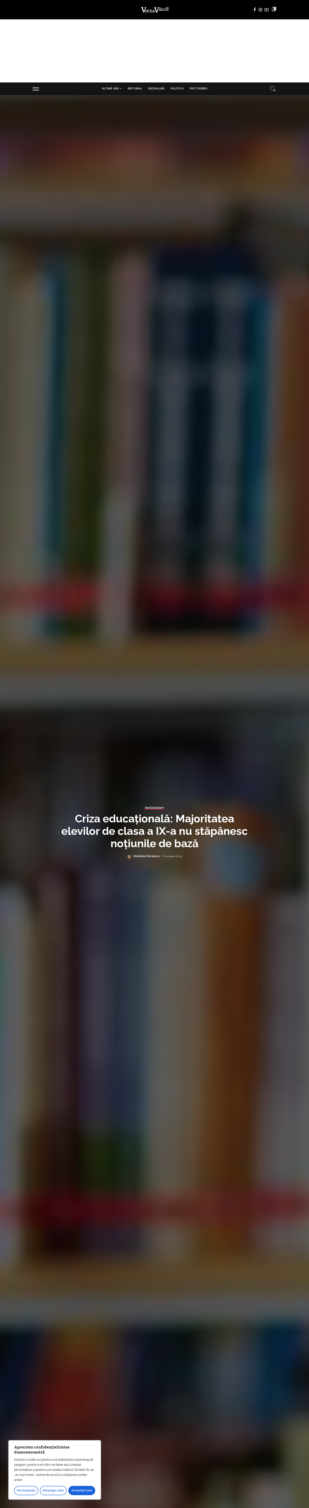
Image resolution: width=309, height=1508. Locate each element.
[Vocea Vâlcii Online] (154, 9)
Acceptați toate (81, 1490)
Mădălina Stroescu (146, 856)
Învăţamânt (154, 808)
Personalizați (26, 1490)
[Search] (273, 88)
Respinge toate (53, 1490)
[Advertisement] (154, 50)
